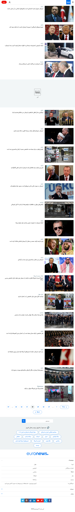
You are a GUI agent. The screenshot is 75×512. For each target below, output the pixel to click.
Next (38, 412)
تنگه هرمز (48, 441)
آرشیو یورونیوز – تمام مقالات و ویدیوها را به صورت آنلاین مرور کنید (20, 483)
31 (27, 407)
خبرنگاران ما (71, 483)
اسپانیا (38, 437)
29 (38, 407)
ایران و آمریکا (37, 441)
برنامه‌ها (34, 480)
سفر (73, 476)
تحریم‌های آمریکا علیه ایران (22, 441)
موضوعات (71, 460)
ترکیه (42, 6)
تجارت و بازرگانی (69, 468)
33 (16, 407)
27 (49, 407)
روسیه (37, 445)
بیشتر (72, 494)
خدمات (72, 489)
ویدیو (72, 480)
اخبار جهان (40, 294)
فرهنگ (34, 476)
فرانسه (41, 202)
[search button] (24, 421)
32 (21, 407)
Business (40, 386)
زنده (4, 2)
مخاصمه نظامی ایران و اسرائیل (48, 432)
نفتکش (18, 437)
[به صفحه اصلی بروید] (68, 2)
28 (43, 407)
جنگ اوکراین (56, 437)
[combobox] (37, 421)
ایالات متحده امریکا (38, 276)
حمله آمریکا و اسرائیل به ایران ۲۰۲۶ (27, 432)
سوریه (41, 62)
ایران (46, 437)
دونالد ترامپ (28, 437)
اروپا (72, 464)
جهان (35, 464)
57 (8, 407)
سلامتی (58, 441)
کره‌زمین (34, 468)
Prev (63, 407)
